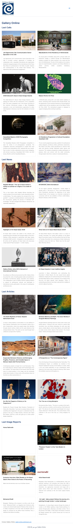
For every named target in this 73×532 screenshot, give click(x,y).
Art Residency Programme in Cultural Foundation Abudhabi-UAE (54, 138)
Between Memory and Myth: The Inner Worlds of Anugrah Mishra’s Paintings (54, 317)
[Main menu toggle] (69, 8)
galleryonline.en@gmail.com (23, 522)
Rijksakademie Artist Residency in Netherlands (53, 52)
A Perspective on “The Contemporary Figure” (53, 358)
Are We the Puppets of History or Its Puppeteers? (14, 402)
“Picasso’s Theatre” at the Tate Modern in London (52, 448)
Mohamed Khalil (8, 499)
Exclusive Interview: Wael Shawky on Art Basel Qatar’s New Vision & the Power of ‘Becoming (18, 478)
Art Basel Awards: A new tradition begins (52, 269)
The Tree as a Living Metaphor (48, 401)
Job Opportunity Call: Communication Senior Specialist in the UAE (17, 53)
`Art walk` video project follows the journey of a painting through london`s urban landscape (54, 500)
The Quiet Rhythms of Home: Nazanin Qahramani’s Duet (15, 317)
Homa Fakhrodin (8, 427)
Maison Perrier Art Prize (46, 96)
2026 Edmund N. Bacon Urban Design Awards (17, 96)
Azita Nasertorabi (44, 477)
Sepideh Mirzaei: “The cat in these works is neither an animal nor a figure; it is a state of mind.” (17, 186)
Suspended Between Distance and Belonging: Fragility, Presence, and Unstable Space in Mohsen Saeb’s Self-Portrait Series (17, 360)
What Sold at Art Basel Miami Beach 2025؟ (52, 229)
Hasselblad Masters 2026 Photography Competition (15, 138)
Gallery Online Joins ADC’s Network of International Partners (15, 270)
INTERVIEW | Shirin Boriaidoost (49, 184)
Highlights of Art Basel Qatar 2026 (14, 229)
